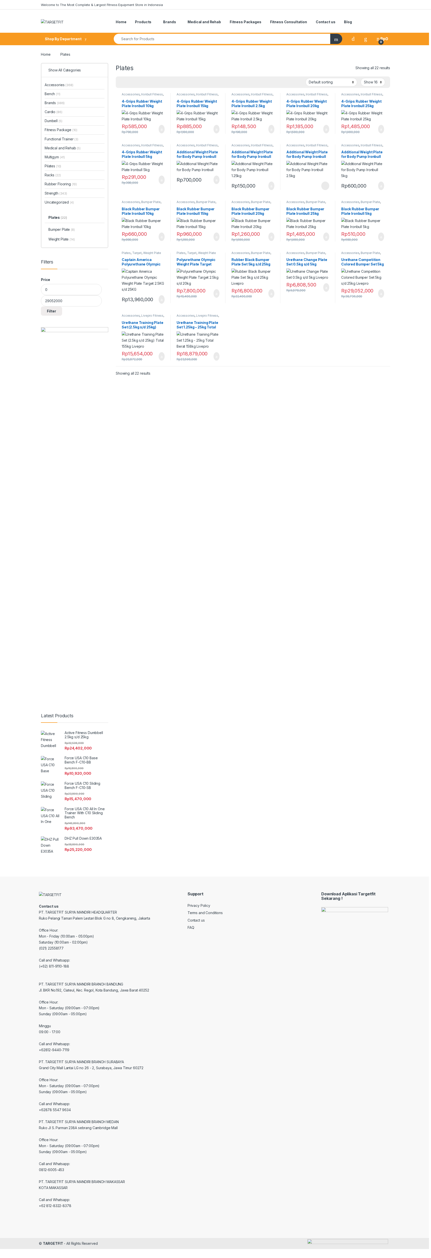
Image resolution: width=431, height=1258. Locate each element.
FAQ (191, 927)
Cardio (53, 112)
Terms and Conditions (205, 913)
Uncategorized (59, 202)
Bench (52, 94)
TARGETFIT (53, 1243)
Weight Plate (152, 253)
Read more (325, 186)
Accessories (131, 94)
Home (121, 22)
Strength (56, 193)
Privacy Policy (199, 905)
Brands (169, 22)
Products (143, 22)
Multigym (55, 157)
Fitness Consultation (288, 22)
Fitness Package (61, 130)
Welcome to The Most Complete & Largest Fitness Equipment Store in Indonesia (102, 5)
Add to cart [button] (161, 129)
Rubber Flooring (61, 184)
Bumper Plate (150, 202)
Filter (51, 311)
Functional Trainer (61, 139)
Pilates (53, 166)
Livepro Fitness (152, 315)
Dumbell (53, 121)
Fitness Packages (245, 22)
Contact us (325, 22)
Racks (53, 175)
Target (137, 253)
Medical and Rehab (204, 22)
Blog (348, 22)
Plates (126, 253)
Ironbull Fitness (152, 94)
